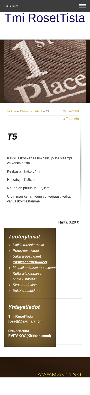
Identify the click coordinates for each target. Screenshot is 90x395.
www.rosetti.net (59, 374)
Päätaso (11, 111)
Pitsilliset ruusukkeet (31, 111)
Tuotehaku (72, 111)
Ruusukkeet (12, 6)
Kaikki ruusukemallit (28, 245)
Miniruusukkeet (24, 279)
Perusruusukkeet (26, 251)
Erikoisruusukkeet (26, 290)
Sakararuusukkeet (27, 256)
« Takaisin (71, 119)
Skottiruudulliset (25, 285)
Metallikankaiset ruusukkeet (34, 268)
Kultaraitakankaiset (27, 273)
